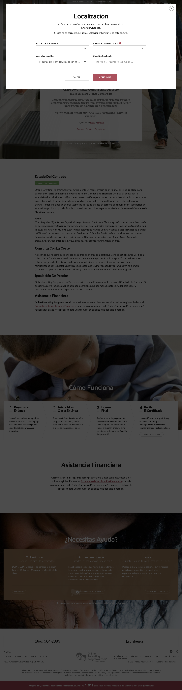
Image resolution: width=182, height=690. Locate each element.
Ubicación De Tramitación (105, 43)
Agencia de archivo (45, 56)
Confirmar (105, 77)
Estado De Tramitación (47, 43)
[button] (120, 42)
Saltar (76, 77)
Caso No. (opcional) (102, 56)
